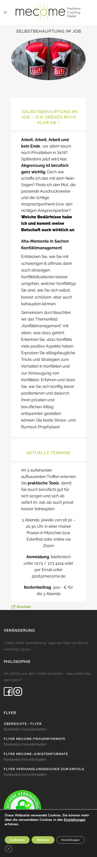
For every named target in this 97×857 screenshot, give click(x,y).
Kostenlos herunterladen (25, 729)
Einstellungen (74, 820)
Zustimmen (17, 840)
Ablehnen (43, 840)
